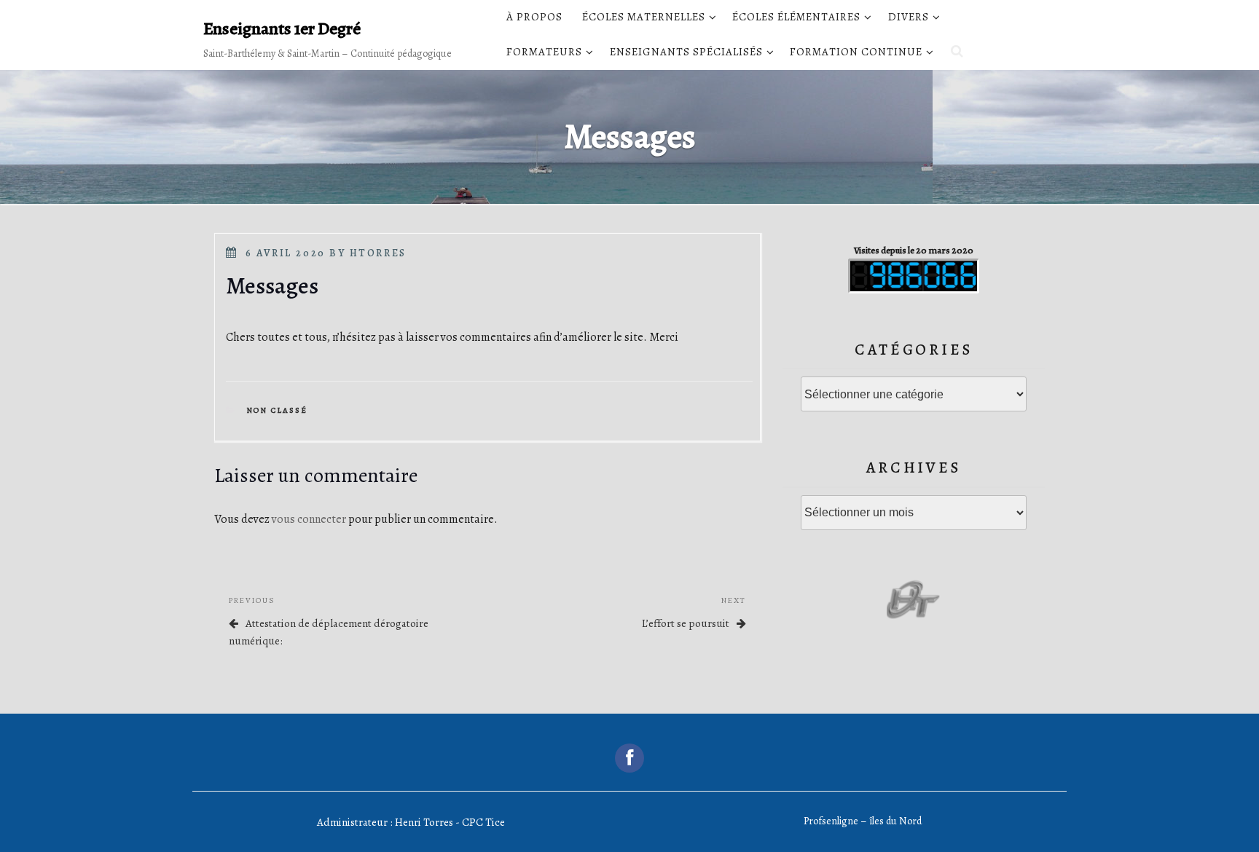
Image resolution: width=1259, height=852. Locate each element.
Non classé (277, 410)
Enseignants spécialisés (686, 51)
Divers (908, 16)
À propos (534, 16)
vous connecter (309, 519)
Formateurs (544, 51)
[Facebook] (629, 758)
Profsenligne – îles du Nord (863, 821)
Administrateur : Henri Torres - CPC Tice (411, 822)
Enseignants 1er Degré (282, 28)
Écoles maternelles (643, 16)
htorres (378, 253)
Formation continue (856, 51)
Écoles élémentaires (796, 16)
